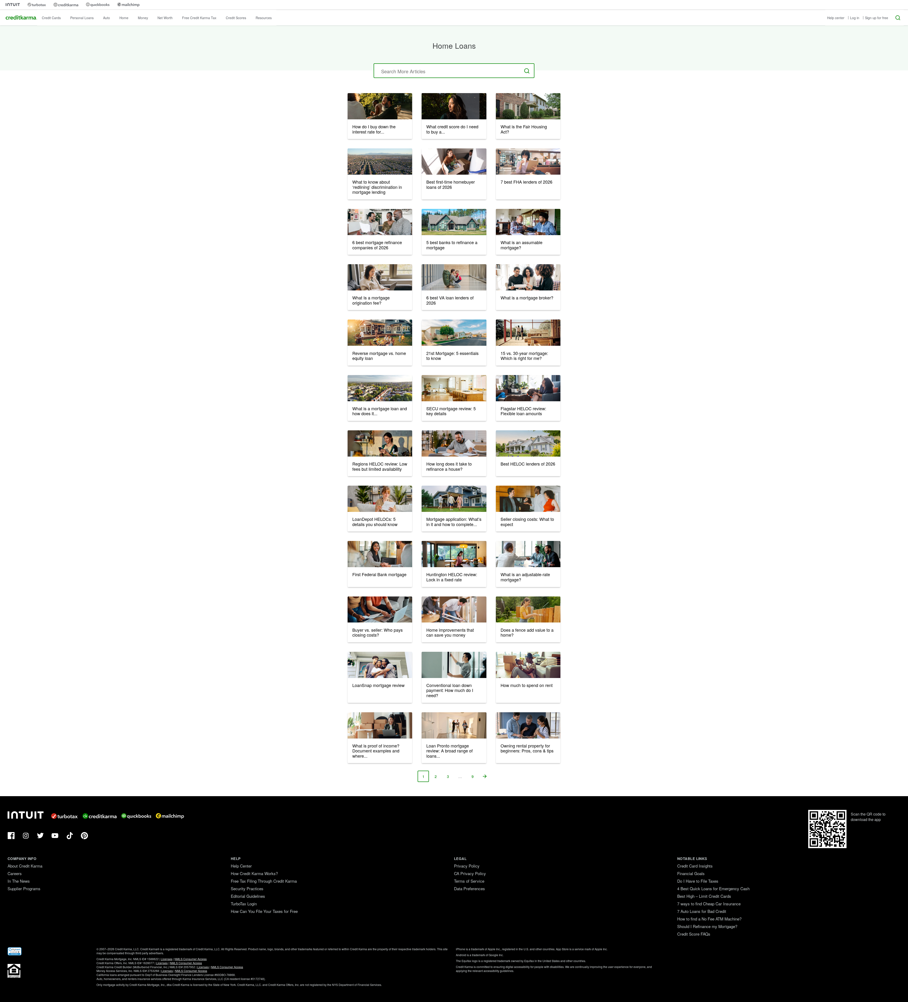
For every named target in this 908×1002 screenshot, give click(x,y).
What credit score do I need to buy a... (452, 129)
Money (143, 17)
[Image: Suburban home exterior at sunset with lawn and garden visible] (528, 443)
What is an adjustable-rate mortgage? (525, 577)
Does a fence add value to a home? (527, 632)
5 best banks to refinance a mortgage (451, 244)
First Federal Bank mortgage (379, 574)
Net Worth (165, 17)
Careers (15, 873)
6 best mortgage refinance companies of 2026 (377, 244)
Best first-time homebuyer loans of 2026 (450, 184)
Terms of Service (469, 881)
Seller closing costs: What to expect (527, 521)
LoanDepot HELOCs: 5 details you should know (374, 521)
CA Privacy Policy (470, 873)
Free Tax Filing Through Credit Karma (264, 881)
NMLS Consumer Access (191, 959)
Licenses (166, 959)
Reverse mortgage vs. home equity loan (379, 355)
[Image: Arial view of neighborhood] (380, 388)
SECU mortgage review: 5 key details (451, 411)
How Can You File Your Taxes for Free (264, 911)
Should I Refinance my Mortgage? (707, 926)
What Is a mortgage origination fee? (371, 300)
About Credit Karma (25, 866)
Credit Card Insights (695, 866)
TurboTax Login (244, 904)
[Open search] (898, 18)
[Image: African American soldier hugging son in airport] (454, 277)
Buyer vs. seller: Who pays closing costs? (377, 632)
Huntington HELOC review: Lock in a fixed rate (451, 577)
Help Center (241, 866)
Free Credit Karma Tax (199, 17)
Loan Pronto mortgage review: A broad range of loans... (449, 751)
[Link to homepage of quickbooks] (97, 4)
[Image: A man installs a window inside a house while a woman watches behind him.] (454, 609)
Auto (106, 17)
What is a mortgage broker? (527, 297)
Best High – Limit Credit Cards (704, 896)
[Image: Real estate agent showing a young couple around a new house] (454, 725)
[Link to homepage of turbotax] (37, 4)
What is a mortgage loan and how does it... (379, 411)
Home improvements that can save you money (450, 632)
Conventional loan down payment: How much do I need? (449, 690)
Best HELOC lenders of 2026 (528, 464)
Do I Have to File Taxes (697, 881)
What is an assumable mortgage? (521, 244)
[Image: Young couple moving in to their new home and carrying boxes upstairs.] (454, 161)
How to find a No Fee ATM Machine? (709, 919)
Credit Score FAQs (693, 934)
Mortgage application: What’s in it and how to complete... (453, 521)
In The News (19, 881)
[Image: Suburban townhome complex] (528, 106)
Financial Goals (691, 873)
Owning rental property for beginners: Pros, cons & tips (527, 748)
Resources (264, 17)
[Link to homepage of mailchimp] (128, 4)
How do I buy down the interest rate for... (374, 129)
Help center (835, 17)
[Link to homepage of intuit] (13, 5)
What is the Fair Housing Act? (524, 129)
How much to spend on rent (527, 685)
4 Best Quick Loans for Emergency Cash (713, 888)
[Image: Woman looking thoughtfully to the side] (454, 106)
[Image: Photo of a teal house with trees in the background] (454, 222)
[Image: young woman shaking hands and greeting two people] (380, 554)
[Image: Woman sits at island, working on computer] (454, 554)
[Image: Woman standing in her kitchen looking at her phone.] (380, 443)
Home (123, 17)
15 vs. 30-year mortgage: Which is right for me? (524, 355)
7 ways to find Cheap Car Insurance (709, 904)
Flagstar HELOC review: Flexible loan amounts (523, 411)
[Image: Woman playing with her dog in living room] (528, 388)
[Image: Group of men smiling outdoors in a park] (380, 106)
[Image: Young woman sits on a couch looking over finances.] (380, 499)
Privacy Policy (467, 866)
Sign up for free (876, 17)
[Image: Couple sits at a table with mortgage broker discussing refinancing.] (380, 222)
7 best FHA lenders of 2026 (526, 182)
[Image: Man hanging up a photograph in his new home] (454, 665)
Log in (854, 17)
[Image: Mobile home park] (454, 333)
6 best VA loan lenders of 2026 (450, 300)
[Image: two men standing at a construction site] (528, 333)
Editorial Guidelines (248, 896)
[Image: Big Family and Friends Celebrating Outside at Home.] (380, 333)
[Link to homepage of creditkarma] (66, 4)
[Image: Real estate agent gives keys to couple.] (528, 499)
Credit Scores (236, 17)
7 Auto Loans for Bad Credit (701, 911)
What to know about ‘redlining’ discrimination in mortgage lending (377, 187)
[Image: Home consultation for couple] (528, 277)
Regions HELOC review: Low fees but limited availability (379, 466)
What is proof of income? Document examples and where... (375, 751)
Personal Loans (82, 17)
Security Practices (247, 888)
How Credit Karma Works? (254, 873)
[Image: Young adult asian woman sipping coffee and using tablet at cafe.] (528, 161)
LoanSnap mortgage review (378, 685)
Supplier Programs (24, 888)
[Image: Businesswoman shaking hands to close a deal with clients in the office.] (528, 554)
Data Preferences (469, 888)
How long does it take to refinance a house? (449, 466)
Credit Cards (51, 17)
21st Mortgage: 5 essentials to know (452, 355)
